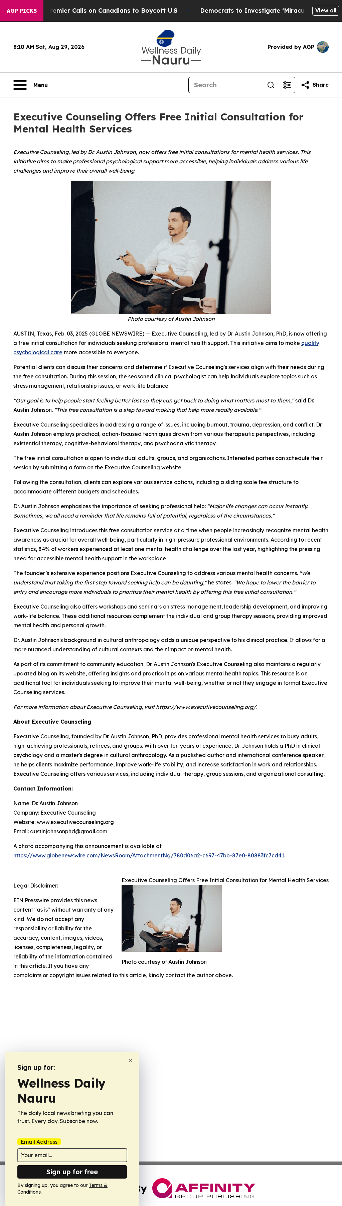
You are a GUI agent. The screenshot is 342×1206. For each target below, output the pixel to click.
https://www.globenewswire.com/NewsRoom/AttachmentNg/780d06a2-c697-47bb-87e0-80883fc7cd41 (148, 855)
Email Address (39, 1141)
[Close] (130, 1060)
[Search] (271, 85)
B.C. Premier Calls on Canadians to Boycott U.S (105, 10)
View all (325, 10)
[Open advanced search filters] (287, 85)
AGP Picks (22, 10)
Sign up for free (72, 1172)
